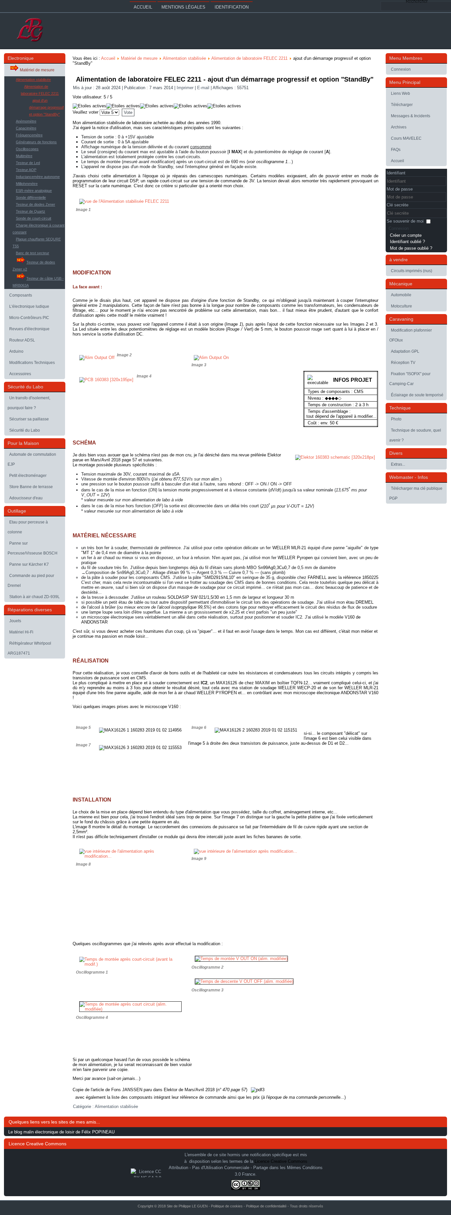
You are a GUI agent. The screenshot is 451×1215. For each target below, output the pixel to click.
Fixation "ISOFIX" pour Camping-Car (410, 379)
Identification (232, 7)
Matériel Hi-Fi (21, 632)
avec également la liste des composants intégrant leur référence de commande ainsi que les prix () (209, 1097)
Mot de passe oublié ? (411, 248)
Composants (20, 295)
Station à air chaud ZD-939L (34, 596)
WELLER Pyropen (295, 557)
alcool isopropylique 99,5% (184, 607)
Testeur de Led (28, 163)
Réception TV (403, 362)
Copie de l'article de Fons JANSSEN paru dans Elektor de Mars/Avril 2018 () (161, 1089)
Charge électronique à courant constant (38, 228)
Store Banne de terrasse (31, 486)
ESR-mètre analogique (34, 191)
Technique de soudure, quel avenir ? (415, 435)
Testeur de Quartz (30, 211)
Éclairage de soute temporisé (417, 395)
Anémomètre (26, 121)
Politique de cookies (227, 1206)
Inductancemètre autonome (38, 177)
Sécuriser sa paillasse (29, 419)
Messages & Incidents (410, 116)
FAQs (395, 149)
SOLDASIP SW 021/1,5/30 (193, 597)
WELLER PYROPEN (217, 692)
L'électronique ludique (29, 306)
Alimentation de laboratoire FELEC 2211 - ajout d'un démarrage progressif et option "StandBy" (224, 79)
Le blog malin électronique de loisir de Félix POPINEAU (61, 1131)
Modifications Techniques (32, 362)
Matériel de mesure (37, 70)
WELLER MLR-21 (289, 547)
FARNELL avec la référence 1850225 (343, 577)
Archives (398, 127)
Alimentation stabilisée (33, 80)
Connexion (401, 69)
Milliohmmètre (27, 184)
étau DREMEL (359, 602)
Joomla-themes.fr (240, 1210)
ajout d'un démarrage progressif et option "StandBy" (46, 107)
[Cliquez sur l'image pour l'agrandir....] (130, 1009)
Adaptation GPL (405, 351)
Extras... (398, 464)
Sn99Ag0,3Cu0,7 (274, 567)
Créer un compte (406, 235)
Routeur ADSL (22, 340)
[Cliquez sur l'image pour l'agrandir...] (245, 851)
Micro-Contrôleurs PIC (29, 317)
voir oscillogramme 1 (268, 161)
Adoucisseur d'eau (26, 498)
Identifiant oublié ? (407, 241)
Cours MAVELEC (406, 138)
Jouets (15, 621)
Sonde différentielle (31, 197)
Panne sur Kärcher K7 (29, 564)
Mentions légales (183, 7)
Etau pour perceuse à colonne (28, 527)
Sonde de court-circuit (33, 218)
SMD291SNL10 (218, 577)
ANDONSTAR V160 (359, 692)
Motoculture (401, 306)
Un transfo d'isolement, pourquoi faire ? (29, 403)
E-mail (204, 87)
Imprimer (186, 87)
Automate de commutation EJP (32, 459)
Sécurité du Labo (24, 430)
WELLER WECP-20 (297, 687)
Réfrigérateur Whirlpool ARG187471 (29, 648)
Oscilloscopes (27, 149)
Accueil (143, 7)
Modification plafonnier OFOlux (410, 335)
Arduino (16, 351)
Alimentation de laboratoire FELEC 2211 (40, 90)
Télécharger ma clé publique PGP (415, 493)
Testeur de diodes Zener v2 (34, 265)
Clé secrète (397, 204)
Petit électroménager (28, 475)
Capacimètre (26, 128)
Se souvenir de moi (405, 221)
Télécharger (402, 104)
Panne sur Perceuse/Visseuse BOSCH (32, 548)
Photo (396, 419)
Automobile (401, 295)
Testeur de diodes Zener (35, 204)
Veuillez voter (85, 112)
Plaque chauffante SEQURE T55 (37, 242)
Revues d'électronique (29, 329)
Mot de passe (400, 189)
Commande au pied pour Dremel (31, 580)
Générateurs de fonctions (36, 142)
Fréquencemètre (29, 135)
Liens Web (400, 93)
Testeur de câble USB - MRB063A (38, 281)
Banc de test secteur (32, 253)
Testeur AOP (26, 170)
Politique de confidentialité (266, 1206)
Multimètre (24, 156)
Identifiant (396, 172)
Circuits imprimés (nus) (411, 270)
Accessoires (20, 374)
